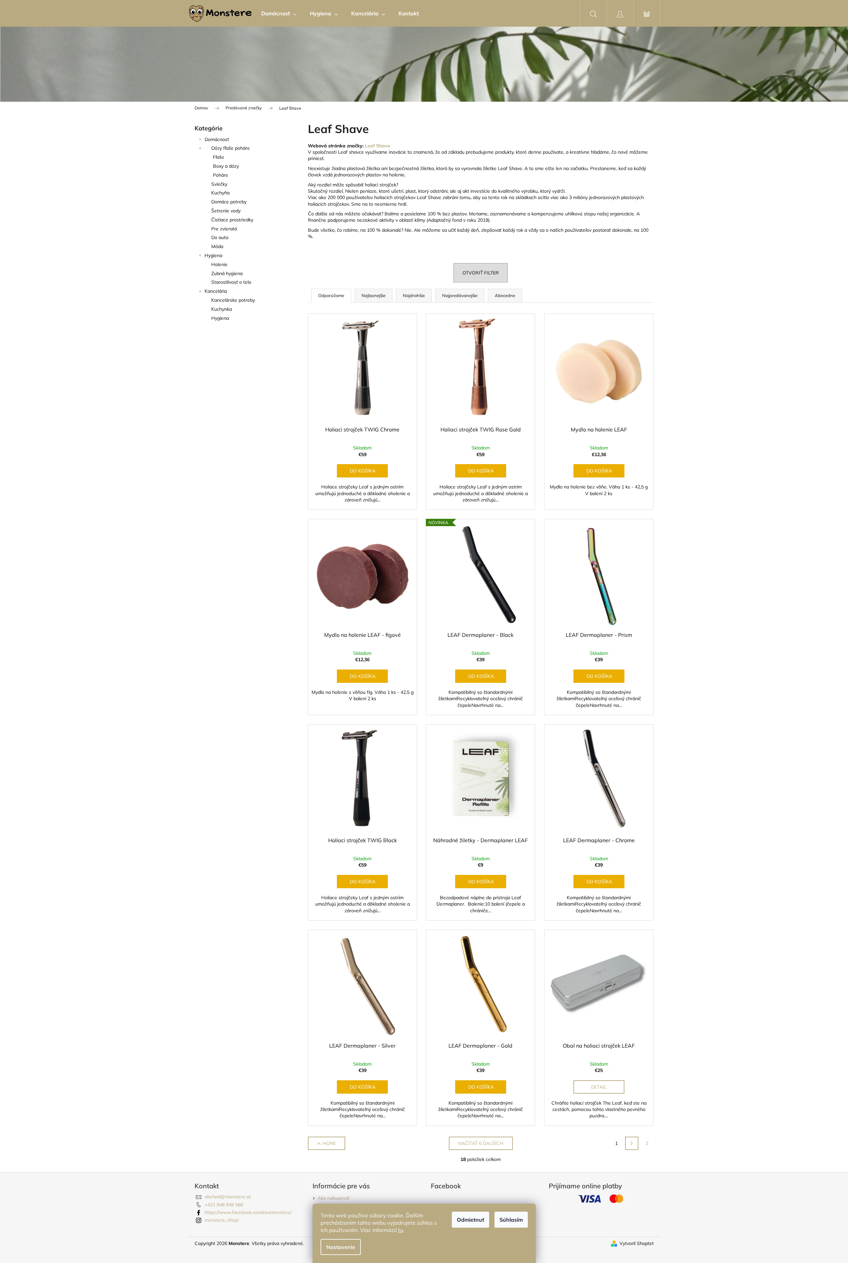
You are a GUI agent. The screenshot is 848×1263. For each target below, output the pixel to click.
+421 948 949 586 (224, 1205)
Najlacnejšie (374, 295)
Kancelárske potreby (233, 300)
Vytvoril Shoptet (636, 1243)
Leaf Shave (377, 146)
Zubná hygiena (227, 273)
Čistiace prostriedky (232, 220)
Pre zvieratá (224, 229)
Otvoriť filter (480, 273)
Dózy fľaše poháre (230, 148)
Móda (217, 246)
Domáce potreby (229, 202)
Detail (599, 1087)
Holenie (219, 264)
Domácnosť (217, 139)
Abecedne (505, 295)
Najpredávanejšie (459, 295)
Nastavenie (340, 1247)
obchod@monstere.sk (228, 1197)
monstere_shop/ (222, 1220)
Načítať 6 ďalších (480, 1143)
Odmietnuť (470, 1219)
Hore (329, 1143)
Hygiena (213, 255)
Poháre (220, 175)
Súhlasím (511, 1219)
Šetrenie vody (226, 211)
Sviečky (219, 184)
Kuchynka (221, 309)
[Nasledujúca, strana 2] (631, 1143)
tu (400, 1230)
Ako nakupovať (334, 1198)
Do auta (219, 237)
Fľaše (218, 157)
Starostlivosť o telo (231, 282)
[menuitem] (279, 13)
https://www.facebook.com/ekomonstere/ (248, 1212)
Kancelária (216, 291)
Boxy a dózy (226, 166)
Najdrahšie (414, 295)
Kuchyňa (220, 193)
